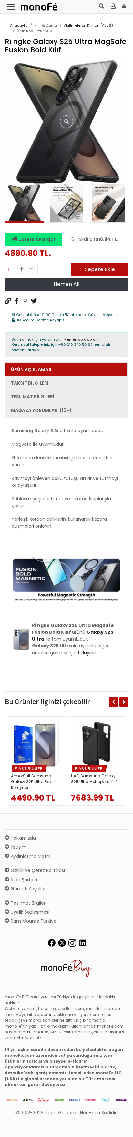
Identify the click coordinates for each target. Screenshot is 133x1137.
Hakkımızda (22, 838)
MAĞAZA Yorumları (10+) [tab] (41, 410)
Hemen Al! (67, 284)
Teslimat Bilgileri (27, 903)
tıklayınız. (87, 652)
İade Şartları (23, 879)
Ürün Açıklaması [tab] (32, 369)
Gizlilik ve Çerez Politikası (37, 870)
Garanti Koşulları (28, 888)
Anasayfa (19, 25)
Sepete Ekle (100, 269)
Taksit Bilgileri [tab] (29, 383)
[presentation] (12, 205)
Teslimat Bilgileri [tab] (32, 397)
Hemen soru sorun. (81, 339)
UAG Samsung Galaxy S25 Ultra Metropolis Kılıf (94, 778)
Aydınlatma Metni (29, 856)
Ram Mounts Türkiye (32, 921)
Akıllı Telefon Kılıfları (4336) (88, 25)
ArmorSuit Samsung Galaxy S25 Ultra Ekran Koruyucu (33, 781)
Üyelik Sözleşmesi (29, 912)
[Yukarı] (120, 1126)
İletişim (17, 847)
